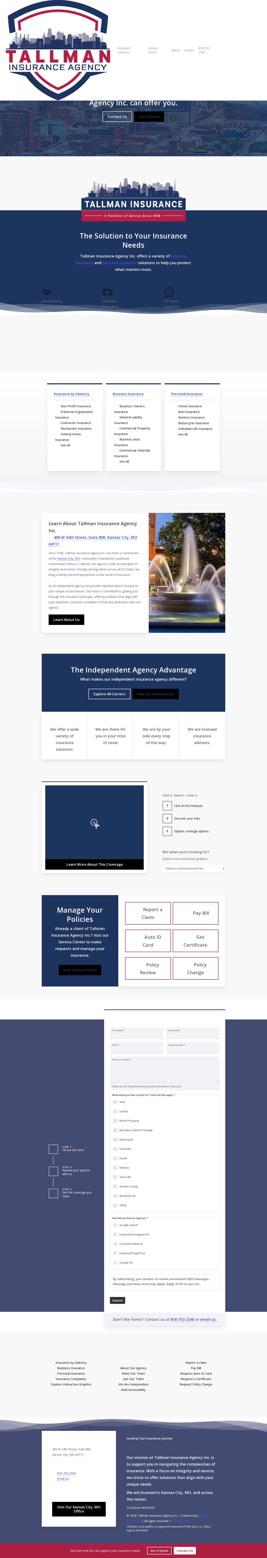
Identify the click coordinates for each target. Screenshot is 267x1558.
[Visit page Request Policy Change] (195, 968)
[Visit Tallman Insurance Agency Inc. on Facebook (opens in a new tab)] (56, 1490)
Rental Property (129, 1121)
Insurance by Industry (71, 394)
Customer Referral (131, 1244)
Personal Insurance (186, 394)
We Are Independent (133, 1384)
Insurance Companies (71, 1379)
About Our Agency (133, 1368)
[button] (117, 116)
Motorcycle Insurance (193, 423)
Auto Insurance (189, 412)
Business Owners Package (136, 1130)
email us (208, 1319)
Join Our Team (133, 1379)
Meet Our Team (133, 1373)
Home (123, 1158)
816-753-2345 (182, 1319)
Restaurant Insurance (76, 428)
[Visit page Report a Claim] (148, 913)
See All (65, 445)
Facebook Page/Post (132, 1253)
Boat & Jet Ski (128, 1196)
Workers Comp (129, 1186)
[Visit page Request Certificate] (195, 941)
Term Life (125, 1177)
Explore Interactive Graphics (71, 1384)
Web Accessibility (133, 1390)
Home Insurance (190, 406)
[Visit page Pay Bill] (195, 913)
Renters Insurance (191, 417)
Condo (124, 1111)
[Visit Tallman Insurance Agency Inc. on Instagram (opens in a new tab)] (64, 1490)
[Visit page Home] (58, 50)
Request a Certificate (196, 1379)
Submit (117, 1300)
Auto (122, 1102)
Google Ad (126, 1262)
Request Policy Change (195, 1384)
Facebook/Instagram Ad (134, 1234)
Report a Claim (196, 1362)
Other (123, 1205)
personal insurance (119, 262)
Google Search (129, 1225)
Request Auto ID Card (196, 1373)
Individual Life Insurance (195, 428)
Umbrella (125, 1149)
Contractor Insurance (76, 423)
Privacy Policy (181, 1521)
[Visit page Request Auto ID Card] (148, 941)
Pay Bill (196, 1368)
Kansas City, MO (69, 558)
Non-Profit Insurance (76, 406)
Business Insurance (128, 394)
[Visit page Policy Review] (148, 968)
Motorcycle (126, 1139)
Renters (125, 1167)
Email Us (63, 1479)
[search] (258, 50)
